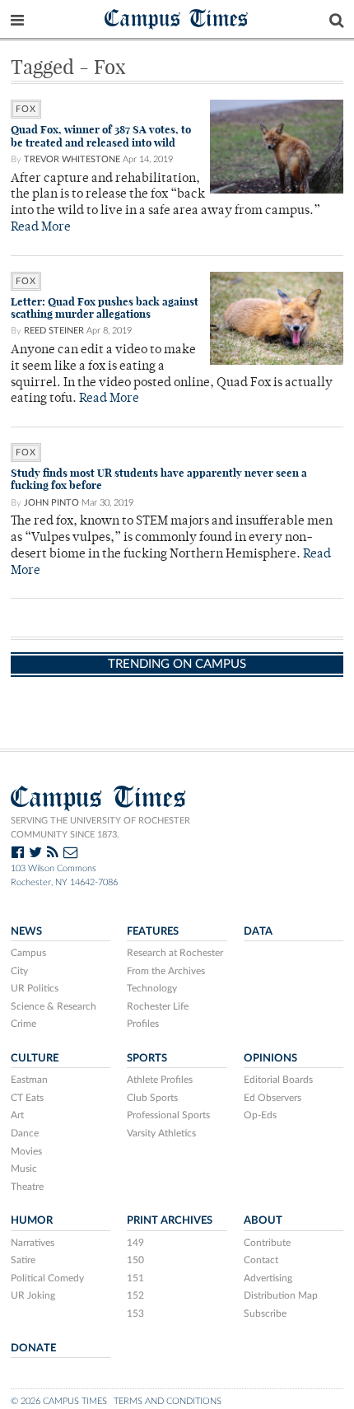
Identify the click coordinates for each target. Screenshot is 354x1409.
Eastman (29, 1080)
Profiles (143, 1024)
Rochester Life (158, 1006)
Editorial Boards (278, 1080)
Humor (32, 1220)
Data (258, 931)
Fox (26, 109)
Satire (23, 1260)
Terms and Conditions (167, 1401)
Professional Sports (168, 1115)
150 (135, 1260)
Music (24, 1168)
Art (17, 1115)
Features (153, 931)
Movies (26, 1151)
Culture (34, 1058)
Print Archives (169, 1220)
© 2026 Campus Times (59, 1401)
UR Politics (34, 988)
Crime (23, 1024)
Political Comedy (47, 1278)
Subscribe (265, 1313)
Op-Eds (260, 1115)
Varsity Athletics (161, 1133)
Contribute (267, 1243)
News (26, 931)
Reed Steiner (54, 330)
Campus (28, 953)
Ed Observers (272, 1098)
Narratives (32, 1243)
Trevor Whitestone (72, 159)
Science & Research (53, 1006)
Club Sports (152, 1098)
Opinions (270, 1058)
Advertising (268, 1278)
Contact (261, 1260)
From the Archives (166, 971)
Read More (41, 228)
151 (135, 1278)
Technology (152, 988)
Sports (147, 1058)
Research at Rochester (175, 953)
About (263, 1220)
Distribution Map (281, 1295)
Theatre (27, 1187)
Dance (25, 1133)
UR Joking (33, 1295)
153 (135, 1313)
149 (135, 1243)
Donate (33, 1348)
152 (135, 1295)
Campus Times (177, 17)
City (19, 971)
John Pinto (51, 502)
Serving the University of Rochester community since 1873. (100, 827)
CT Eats (27, 1098)
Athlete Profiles (160, 1080)
